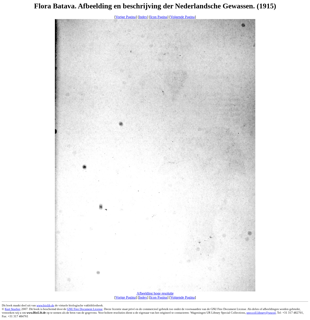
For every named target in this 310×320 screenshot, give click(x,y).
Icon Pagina (158, 17)
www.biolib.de (45, 305)
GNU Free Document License (85, 309)
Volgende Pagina (182, 17)
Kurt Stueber (12, 309)
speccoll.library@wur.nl (261, 312)
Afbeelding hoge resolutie (155, 293)
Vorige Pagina (126, 17)
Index (143, 17)
